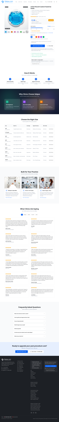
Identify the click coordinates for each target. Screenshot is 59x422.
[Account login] (57, 2)
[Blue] (31, 37)
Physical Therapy (33, 386)
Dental (29, 214)
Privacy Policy (33, 376)
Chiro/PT (32, 214)
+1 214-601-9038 (49, 1)
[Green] (43, 37)
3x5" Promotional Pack (20, 363)
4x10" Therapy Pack (20, 367)
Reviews (34, 1)
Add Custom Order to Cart (37, 45)
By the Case (20, 1)
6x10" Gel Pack (19, 368)
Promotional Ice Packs (34, 391)
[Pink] (39, 37)
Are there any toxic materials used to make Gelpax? (23, 332)
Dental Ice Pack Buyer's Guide (35, 404)
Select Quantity (33, 26)
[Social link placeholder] (31, 413)
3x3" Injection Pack (20, 362)
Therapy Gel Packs (33, 394)
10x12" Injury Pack (20, 371)
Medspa (25, 214)
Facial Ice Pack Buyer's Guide (35, 408)
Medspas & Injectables (34, 382)
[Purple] (41, 37)
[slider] (42, 27)
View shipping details (35, 367)
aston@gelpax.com (5, 368)
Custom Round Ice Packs (34, 390)
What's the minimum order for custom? (21, 313)
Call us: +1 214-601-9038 (49, 32)
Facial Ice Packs (33, 392)
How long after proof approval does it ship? (22, 317)
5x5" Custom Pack (20, 364)
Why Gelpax (30, 1)
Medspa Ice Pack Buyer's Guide (35, 403)
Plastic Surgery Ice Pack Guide (35, 407)
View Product (51, 132)
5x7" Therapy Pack (20, 366)
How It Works (33, 374)
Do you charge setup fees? (19, 321)
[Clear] (34, 37)
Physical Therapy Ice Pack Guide (35, 406)
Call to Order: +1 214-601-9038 (36, 351)
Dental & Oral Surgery (34, 383)
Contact (41, 1)
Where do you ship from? (18, 336)
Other (36, 214)
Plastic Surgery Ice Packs (34, 399)
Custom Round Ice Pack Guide (35, 409)
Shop (16, 1)
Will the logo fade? (17, 328)
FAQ (38, 1)
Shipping (32, 371)
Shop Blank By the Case (35, 63)
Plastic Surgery (33, 384)
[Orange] (36, 37)
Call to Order (50, 45)
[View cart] (54, 2)
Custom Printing (33, 372)
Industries (25, 1)
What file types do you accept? (19, 324)
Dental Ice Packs (33, 395)
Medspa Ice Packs (33, 396)
